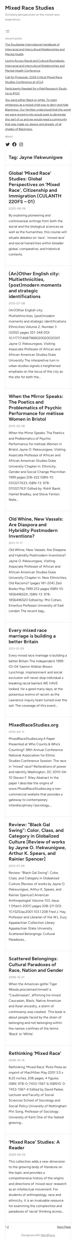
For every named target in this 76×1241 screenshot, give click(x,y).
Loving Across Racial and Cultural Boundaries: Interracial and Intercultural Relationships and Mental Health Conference (35, 65)
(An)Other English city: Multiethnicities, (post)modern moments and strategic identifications (35, 285)
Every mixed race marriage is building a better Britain (32, 636)
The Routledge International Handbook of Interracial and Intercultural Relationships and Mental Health (35, 49)
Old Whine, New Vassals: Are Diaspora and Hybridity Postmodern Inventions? (36, 527)
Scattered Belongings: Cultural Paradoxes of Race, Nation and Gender (36, 964)
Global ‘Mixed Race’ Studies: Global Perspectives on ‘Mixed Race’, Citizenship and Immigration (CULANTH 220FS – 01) (35, 187)
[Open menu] (7, 31)
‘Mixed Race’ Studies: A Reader (34, 1145)
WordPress (48, 1235)
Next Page (64, 1227)
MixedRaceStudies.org (33, 725)
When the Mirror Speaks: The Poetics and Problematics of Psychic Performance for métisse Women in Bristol (36, 408)
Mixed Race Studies (29, 7)
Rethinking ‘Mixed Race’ (35, 1053)
